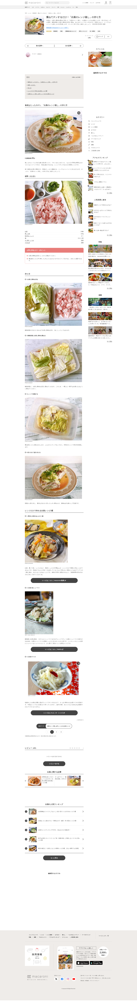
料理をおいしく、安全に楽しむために (103, 978)
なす (33, 7)
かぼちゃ (43, 7)
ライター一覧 (88, 975)
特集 (30, 937)
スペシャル (65, 937)
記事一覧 (82, 975)
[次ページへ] (61, 732)
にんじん (62, 7)
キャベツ (53, 7)
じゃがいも (68, 7)
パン (73, 7)
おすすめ (98, 2)
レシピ (42, 934)
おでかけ (57, 934)
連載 (35, 937)
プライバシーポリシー (94, 980)
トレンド (92, 2)
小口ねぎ (27, 242)
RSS (93, 978)
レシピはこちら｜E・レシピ (53, 713)
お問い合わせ (101, 975)
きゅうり (48, 7)
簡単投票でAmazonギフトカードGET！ (57, 27)
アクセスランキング (54, 937)
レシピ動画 (85, 2)
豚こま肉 (27, 233)
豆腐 (58, 7)
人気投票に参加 (74, 937)
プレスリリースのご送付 (86, 978)
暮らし (63, 934)
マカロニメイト (43, 937)
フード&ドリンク (86, 934)
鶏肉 (77, 7)
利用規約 (87, 980)
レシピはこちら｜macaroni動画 (53, 580)
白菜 (26, 231)
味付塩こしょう (29, 236)
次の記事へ (68, 46)
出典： (29, 695)
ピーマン (37, 7)
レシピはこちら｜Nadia (53, 649)
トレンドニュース (33, 934)
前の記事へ (39, 46)
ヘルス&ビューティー (73, 934)
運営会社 (82, 980)
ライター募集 (94, 975)
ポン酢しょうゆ (29, 240)
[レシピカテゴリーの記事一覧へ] (49, 31)
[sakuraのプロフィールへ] (54, 55)
